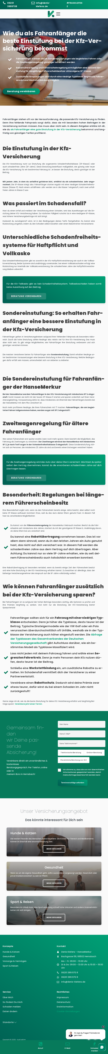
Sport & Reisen (10, 965)
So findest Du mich (13, 1002)
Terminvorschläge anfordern (72, 783)
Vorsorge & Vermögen (14, 961)
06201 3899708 (12, 4)
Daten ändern (10, 1011)
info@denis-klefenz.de (43, 4)
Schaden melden (12, 1006)
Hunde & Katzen (11, 951)
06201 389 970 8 (69, 972)
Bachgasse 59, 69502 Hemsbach (78, 956)
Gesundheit (9, 956)
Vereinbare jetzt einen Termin (28, 704)
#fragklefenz (74, 4)
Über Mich (8, 997)
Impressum (63, 997)
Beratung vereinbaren (21, 91)
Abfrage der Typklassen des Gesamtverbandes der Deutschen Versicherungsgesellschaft (56, 639)
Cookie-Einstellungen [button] (68, 1011)
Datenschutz (63, 1002)
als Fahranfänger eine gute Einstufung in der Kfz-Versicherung (46, 129)
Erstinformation (65, 1006)
